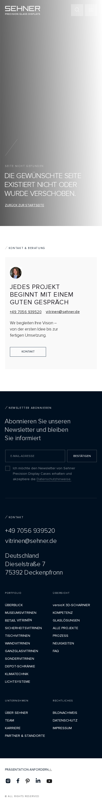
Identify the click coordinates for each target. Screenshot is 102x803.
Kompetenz (63, 613)
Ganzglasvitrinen (21, 651)
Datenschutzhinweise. (54, 479)
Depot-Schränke (20, 666)
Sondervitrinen (19, 659)
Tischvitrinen (17, 636)
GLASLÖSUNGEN (66, 620)
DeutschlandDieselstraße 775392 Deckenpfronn (34, 564)
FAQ (56, 651)
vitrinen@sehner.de (63, 311)
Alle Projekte (65, 628)
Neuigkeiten (63, 643)
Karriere (13, 728)
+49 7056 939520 (26, 312)
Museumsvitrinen (20, 613)
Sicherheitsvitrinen (23, 628)
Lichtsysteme (17, 681)
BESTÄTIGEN (82, 456)
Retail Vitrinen (18, 620)
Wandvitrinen (17, 643)
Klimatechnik (16, 674)
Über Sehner (16, 713)
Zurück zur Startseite (24, 205)
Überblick (14, 605)
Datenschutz (65, 720)
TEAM (9, 720)
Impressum (62, 728)
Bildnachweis (65, 713)
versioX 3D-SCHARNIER (71, 605)
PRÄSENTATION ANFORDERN (27, 770)
